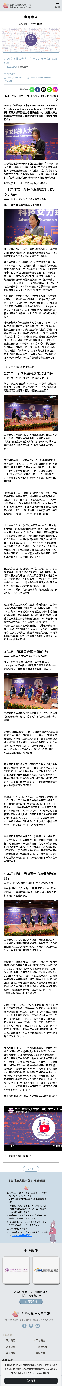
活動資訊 (23, 24)
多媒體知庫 (41, 1347)
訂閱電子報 (31, 1301)
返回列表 (29, 1169)
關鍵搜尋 (40, 1353)
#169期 (8, 81)
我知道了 (31, 1380)
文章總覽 (10, 1347)
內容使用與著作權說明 (22, 1235)
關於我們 (10, 1340)
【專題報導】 (31, 993)
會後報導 (36, 24)
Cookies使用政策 (41, 1373)
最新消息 (40, 1340)
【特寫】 (29, 367)
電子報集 (10, 1353)
